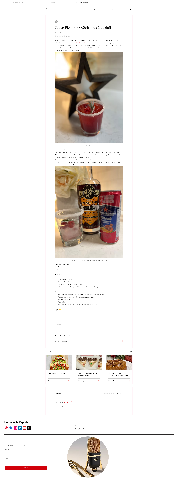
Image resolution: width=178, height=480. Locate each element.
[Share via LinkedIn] (65, 335)
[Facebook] (11, 428)
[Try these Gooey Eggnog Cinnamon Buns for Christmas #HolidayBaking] (119, 362)
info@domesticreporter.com (83, 429)
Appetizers (113, 9)
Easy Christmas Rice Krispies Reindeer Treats (88, 374)
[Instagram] (15, 428)
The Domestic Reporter (16, 422)
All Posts (47, 9)
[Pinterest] (6, 428)
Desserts (83, 9)
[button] (130, 9)
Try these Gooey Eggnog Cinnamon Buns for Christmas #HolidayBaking (119, 374)
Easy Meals (74, 9)
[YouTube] (24, 428)
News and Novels (102, 9)
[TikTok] (29, 428)
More (121, 9)
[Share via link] (69, 335)
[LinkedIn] (20, 428)
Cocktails (58, 324)
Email (6, 458)
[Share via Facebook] (55, 335)
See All (131, 351)
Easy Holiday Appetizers (56, 373)
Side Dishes (57, 9)
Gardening (92, 9)
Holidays (66, 9)
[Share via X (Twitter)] (60, 335)
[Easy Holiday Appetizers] (59, 362)
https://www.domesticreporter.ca (85, 426)
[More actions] (122, 22)
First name (7, 449)
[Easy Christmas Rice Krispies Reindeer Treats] (89, 362)
